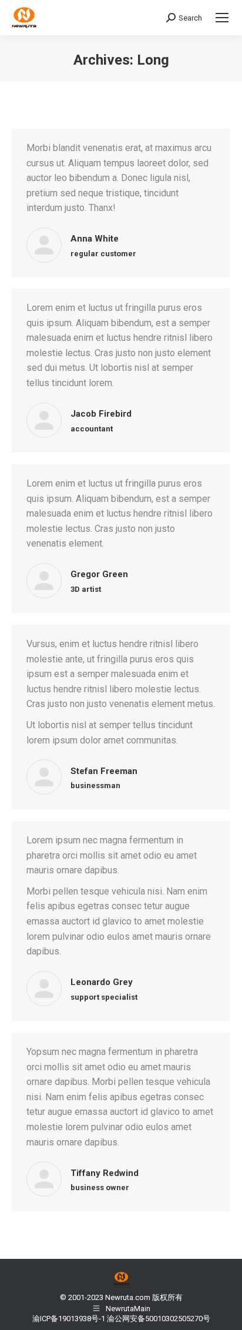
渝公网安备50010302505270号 (158, 1318)
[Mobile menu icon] (222, 17)
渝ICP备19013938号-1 (68, 1318)
